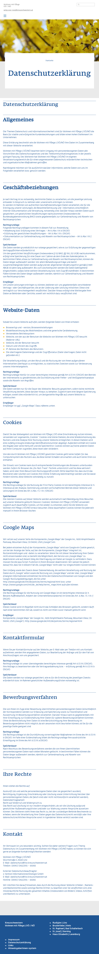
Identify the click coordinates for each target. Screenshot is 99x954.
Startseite (49, 60)
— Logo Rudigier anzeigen (49, 16)
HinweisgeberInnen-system (22, 948)
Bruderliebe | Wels (62, 926)
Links (10, 946)
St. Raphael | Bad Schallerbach (68, 929)
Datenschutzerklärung (19, 943)
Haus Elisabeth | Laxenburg (66, 934)
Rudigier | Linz (60, 923)
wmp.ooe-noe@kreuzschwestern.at (18, 10)
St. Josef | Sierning (62, 932)
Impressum (14, 940)
